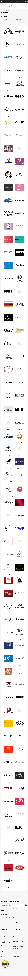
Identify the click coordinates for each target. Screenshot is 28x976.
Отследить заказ (4, 938)
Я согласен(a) (13, 909)
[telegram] (17, 922)
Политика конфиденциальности (5, 942)
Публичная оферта (5, 939)
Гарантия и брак (16, 939)
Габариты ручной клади (18, 941)
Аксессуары (16, 956)
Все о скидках (4, 934)
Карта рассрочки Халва (18, 946)
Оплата (14, 936)
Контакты (3, 946)
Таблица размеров (17, 943)
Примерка (3, 936)
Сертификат (16, 958)
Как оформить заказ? (17, 932)
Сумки (2, 954)
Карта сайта (15, 948)
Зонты (2, 959)
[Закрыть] (9, 960)
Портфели (16, 954)
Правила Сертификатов (18, 944)
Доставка (15, 934)
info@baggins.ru (4, 919)
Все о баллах (3, 932)
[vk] (16, 922)
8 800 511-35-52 (4, 914)
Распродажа (16, 959)
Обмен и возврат (16, 938)
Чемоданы (3, 956)
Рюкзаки (2, 958)
